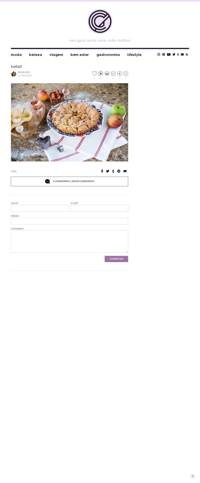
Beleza (35, 55)
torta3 (16, 66)
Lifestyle (134, 55)
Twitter (173, 54)
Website (15, 216)
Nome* (15, 203)
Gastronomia (108, 55)
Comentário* (17, 229)
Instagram (158, 54)
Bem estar (80, 55)
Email (125, 171)
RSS (187, 54)
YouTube (169, 54)
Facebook (102, 171)
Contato (182, 54)
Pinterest (163, 54)
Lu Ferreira (25, 75)
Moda (16, 55)
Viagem (56, 55)
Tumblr (178, 54)
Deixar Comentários (73, 181)
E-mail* (74, 203)
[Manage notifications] (192, 476)
